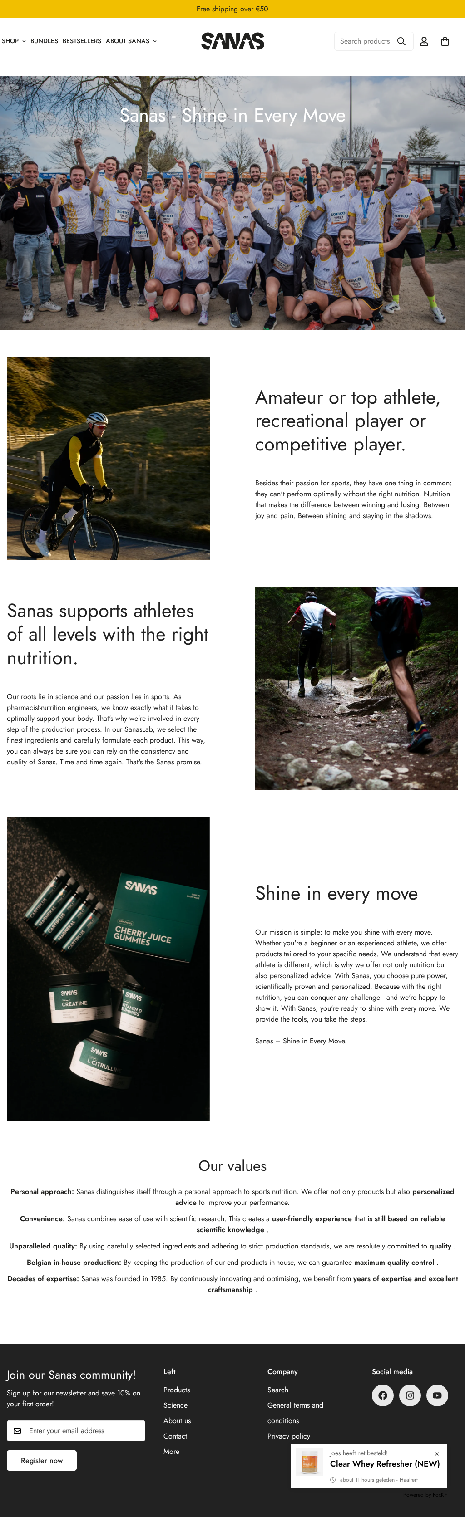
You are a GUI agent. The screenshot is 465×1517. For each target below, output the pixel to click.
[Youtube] (437, 1395)
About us (177, 1420)
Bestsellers (82, 40)
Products (176, 1390)
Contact (175, 1436)
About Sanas (127, 40)
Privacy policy (288, 1436)
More (171, 1451)
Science (175, 1405)
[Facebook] (383, 1395)
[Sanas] (232, 41)
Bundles (44, 40)
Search (277, 1390)
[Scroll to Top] (447, 1467)
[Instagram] (410, 1395)
